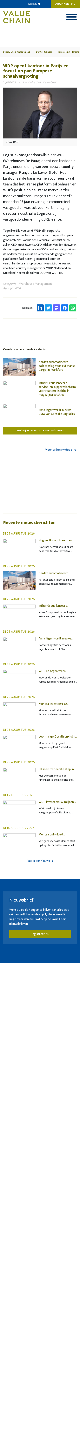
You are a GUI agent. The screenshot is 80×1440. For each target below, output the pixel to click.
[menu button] (71, 17)
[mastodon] (56, 307)
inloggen (34, 4)
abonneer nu (65, 3)
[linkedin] (40, 307)
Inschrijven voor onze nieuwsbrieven (40, 430)
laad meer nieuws (38, 860)
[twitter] (48, 307)
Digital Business (44, 52)
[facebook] (64, 307)
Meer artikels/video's (58, 449)
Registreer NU (40, 934)
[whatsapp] (72, 307)
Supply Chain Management (16, 52)
